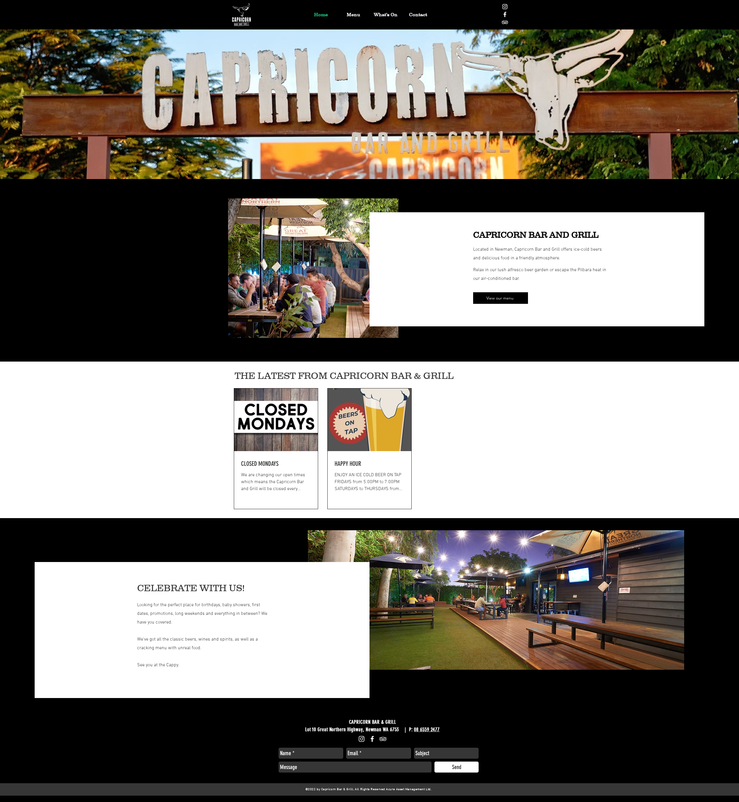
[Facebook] (504, 14)
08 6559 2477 (427, 729)
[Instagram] (504, 6)
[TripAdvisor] (504, 22)
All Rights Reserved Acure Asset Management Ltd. (393, 789)
